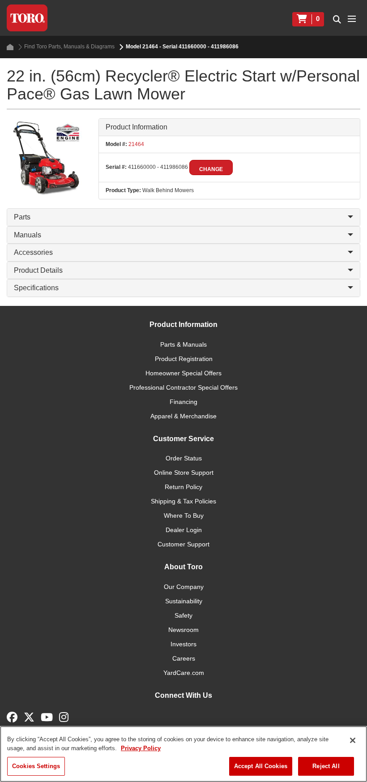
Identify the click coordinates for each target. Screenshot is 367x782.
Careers (183, 658)
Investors (183, 644)
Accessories (33, 252)
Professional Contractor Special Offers (183, 387)
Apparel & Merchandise (183, 416)
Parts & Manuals (183, 344)
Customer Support (183, 544)
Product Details (38, 270)
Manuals (27, 235)
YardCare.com (183, 672)
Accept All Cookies (260, 766)
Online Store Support (183, 472)
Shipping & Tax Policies (183, 501)
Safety (183, 615)
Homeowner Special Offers (183, 373)
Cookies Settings (36, 766)
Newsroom (183, 629)
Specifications (36, 288)
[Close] (353, 740)
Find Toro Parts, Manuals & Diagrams (69, 46)
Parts (22, 217)
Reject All (325, 766)
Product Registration (184, 358)
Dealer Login (184, 529)
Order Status (184, 458)
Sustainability (183, 601)
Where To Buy (184, 515)
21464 (135, 144)
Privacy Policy (141, 748)
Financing (183, 401)
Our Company (184, 586)
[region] (183, 754)
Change (211, 169)
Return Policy (183, 486)
